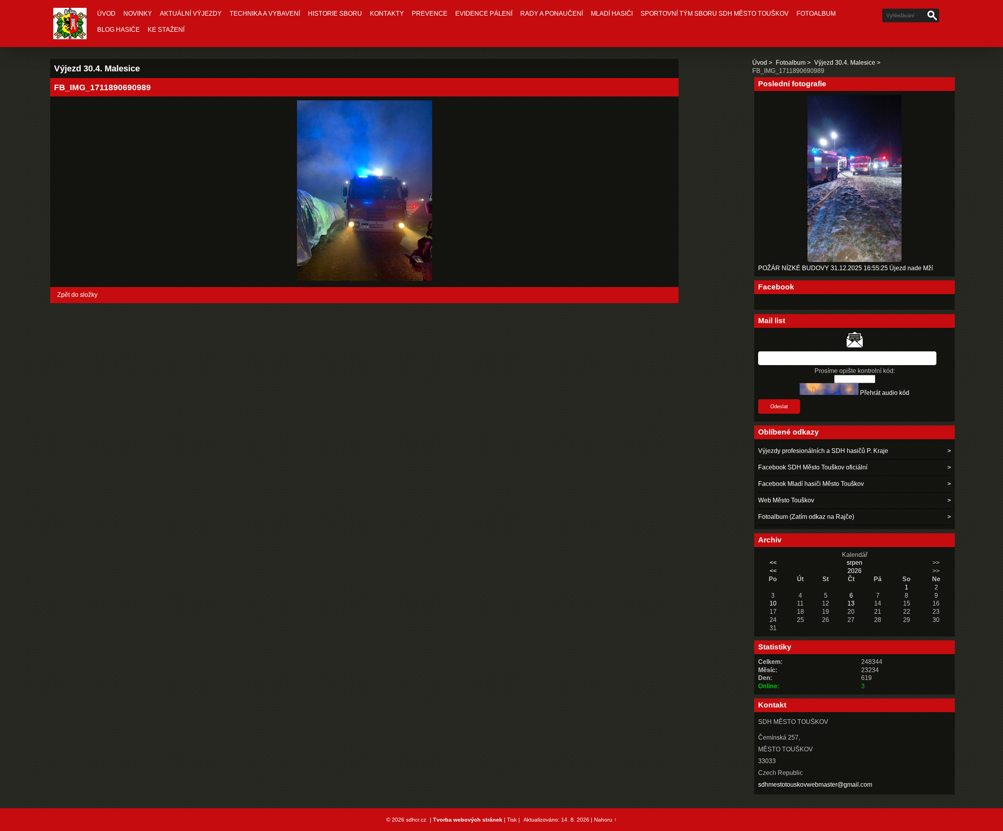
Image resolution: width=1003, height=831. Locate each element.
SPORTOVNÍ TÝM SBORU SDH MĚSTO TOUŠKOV (715, 13)
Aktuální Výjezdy (191, 13)
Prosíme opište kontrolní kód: (855, 370)
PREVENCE (429, 13)
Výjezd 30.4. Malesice (844, 62)
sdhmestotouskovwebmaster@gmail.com (815, 784)
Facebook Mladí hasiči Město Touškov (811, 483)
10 (773, 603)
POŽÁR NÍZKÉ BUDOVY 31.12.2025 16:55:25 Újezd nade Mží (845, 268)
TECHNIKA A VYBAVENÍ (265, 13)
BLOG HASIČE (118, 29)
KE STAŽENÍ (166, 29)
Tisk (512, 819)
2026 (854, 570)
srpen (854, 562)
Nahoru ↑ (605, 819)
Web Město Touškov (786, 500)
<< (773, 562)
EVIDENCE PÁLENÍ (483, 13)
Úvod (106, 13)
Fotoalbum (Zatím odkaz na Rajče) (806, 516)
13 (851, 603)
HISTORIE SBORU (335, 13)
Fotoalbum (816, 13)
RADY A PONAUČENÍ (551, 13)
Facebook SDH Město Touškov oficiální (812, 467)
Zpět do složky (77, 294)
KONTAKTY (387, 13)
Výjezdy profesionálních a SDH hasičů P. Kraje (823, 450)
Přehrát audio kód (884, 392)
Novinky (137, 13)
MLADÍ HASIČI (612, 13)
